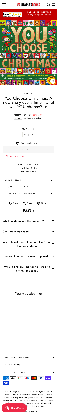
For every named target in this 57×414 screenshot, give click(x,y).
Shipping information (20, 193)
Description (13, 180)
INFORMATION (11, 364)
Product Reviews (16, 186)
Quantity (28, 129)
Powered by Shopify (28, 411)
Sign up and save (15, 372)
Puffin (28, 93)
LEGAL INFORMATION (16, 357)
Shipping (18, 118)
